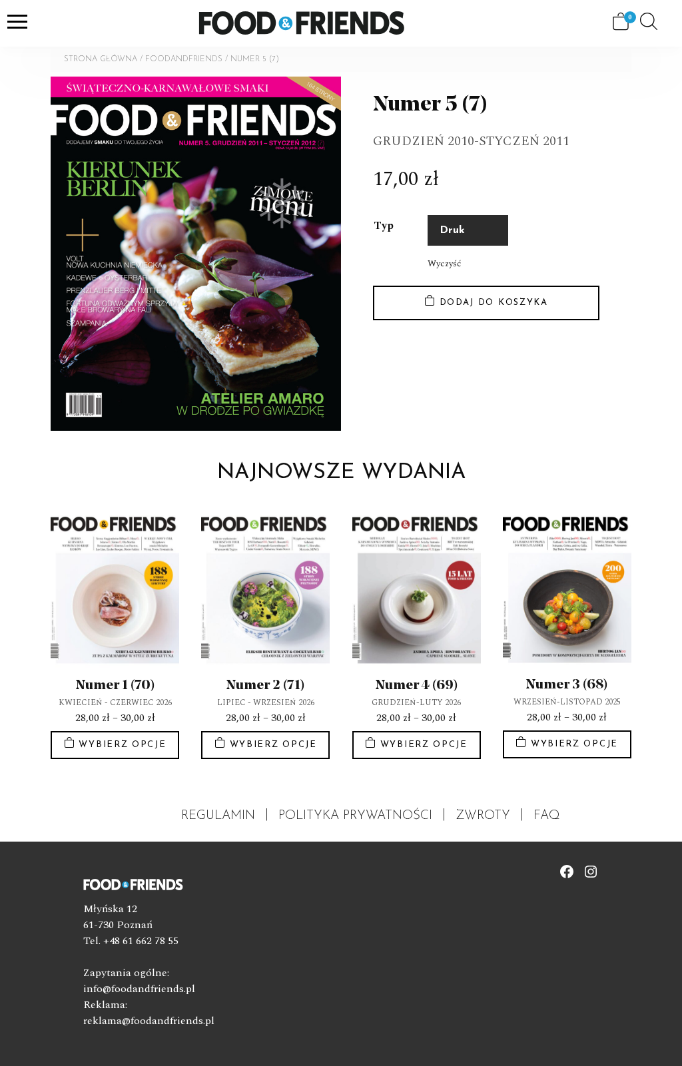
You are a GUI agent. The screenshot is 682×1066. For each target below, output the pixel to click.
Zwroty (483, 816)
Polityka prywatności (355, 816)
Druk (452, 230)
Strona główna (100, 59)
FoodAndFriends (183, 59)
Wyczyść (444, 263)
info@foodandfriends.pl (139, 989)
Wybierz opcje (122, 744)
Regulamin (218, 816)
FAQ (546, 816)
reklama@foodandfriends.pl (148, 1021)
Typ (384, 226)
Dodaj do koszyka (494, 302)
